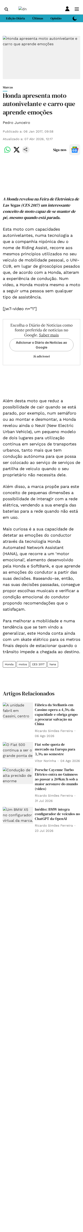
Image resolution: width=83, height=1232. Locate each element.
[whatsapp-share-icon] (7, 152)
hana (53, 664)
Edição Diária (15, 18)
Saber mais (49, 335)
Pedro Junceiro (16, 122)
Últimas (37, 18)
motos (23, 664)
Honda (9, 664)
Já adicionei (41, 356)
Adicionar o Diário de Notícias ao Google (41, 345)
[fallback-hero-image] (18, 710)
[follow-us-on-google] (74, 149)
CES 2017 (38, 664)
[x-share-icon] (16, 152)
